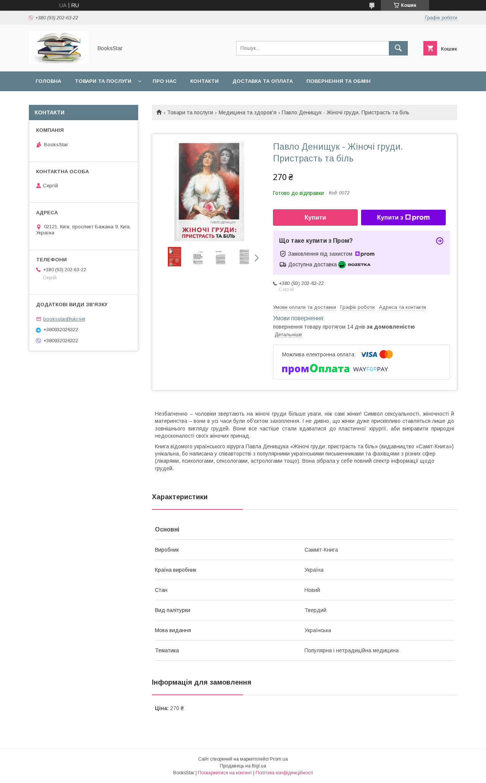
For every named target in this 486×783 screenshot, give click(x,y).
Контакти (204, 81)
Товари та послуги (103, 81)
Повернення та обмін (338, 81)
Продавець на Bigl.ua (243, 766)
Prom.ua (279, 759)
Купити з (390, 217)
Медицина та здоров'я (247, 112)
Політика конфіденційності (284, 772)
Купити (315, 217)
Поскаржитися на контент (225, 772)
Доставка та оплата (262, 81)
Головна (48, 81)
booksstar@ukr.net (64, 319)
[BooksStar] (58, 62)
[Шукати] (398, 48)
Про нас (165, 81)
